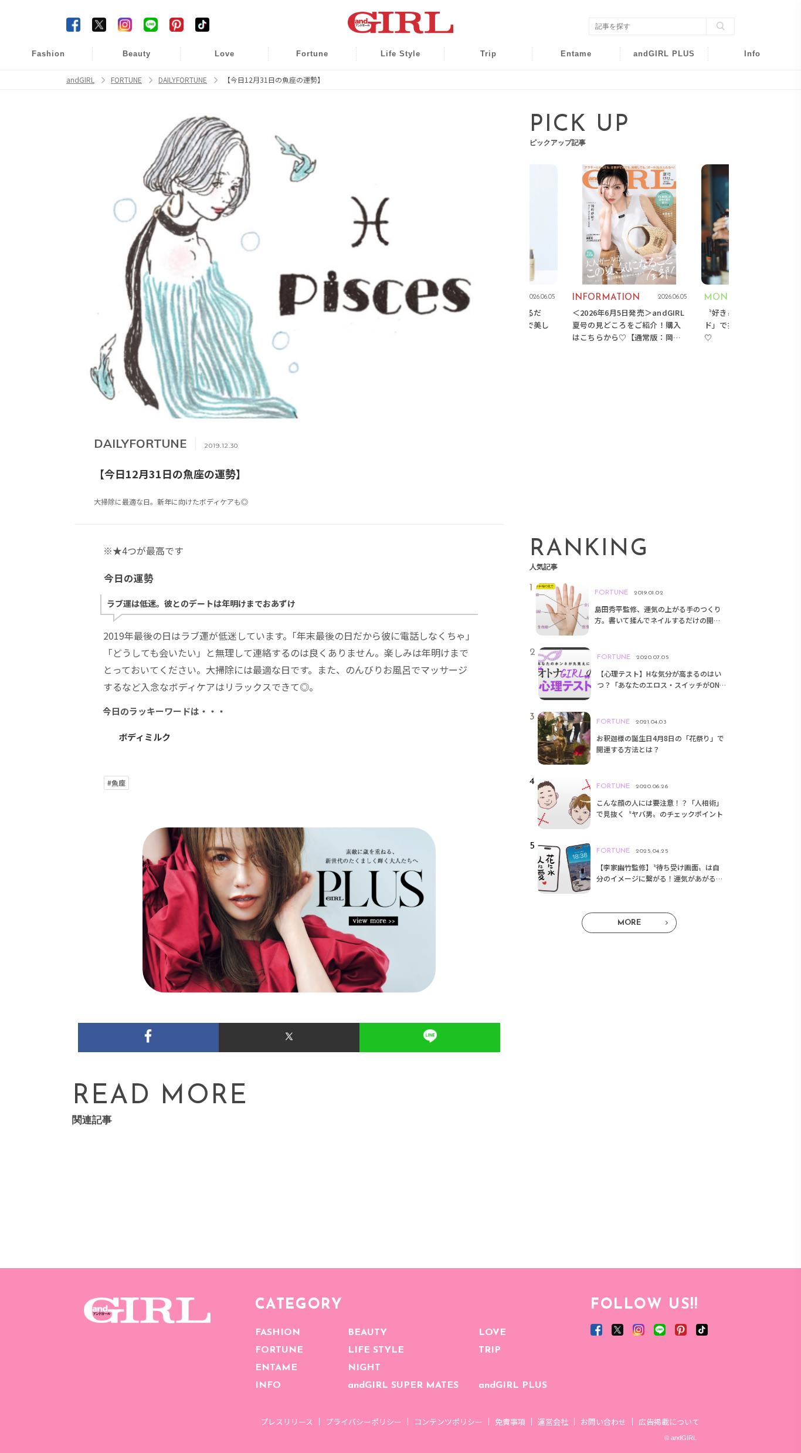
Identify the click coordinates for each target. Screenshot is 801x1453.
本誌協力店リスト (744, 105)
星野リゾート (480, 83)
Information (656, 127)
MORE (629, 923)
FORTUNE (279, 1350)
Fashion (656, 60)
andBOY (568, 60)
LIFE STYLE (376, 1350)
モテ (216, 83)
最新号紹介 (744, 60)
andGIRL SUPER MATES (403, 1385)
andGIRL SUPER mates (744, 150)
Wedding (216, 60)
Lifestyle (656, 105)
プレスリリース (286, 1421)
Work (392, 83)
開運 (304, 60)
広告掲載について (669, 1421)
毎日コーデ (40, 60)
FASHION (277, 1332)
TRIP (489, 1350)
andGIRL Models (744, 127)
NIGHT (364, 1368)
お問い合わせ (603, 1421)
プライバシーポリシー (363, 1421)
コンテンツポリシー (448, 1421)
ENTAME (276, 1368)
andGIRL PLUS (512, 1385)
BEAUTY (367, 1332)
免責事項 (510, 1421)
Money (392, 60)
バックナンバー (744, 83)
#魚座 (116, 782)
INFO (268, 1385)
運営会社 (553, 1421)
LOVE (492, 1332)
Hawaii (480, 60)
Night (216, 105)
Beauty (137, 53)
